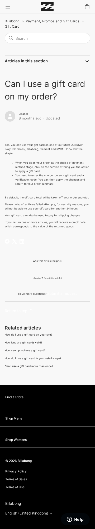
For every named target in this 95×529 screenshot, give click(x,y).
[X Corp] (14, 241)
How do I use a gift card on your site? (28, 334)
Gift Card (12, 26)
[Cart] (87, 7)
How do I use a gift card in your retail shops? (33, 358)
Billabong (12, 21)
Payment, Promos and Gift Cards (52, 21)
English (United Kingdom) (27, 513)
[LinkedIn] (22, 241)
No (61, 269)
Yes (34, 269)
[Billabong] (47, 6)
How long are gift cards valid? (23, 342)
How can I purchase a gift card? (25, 350)
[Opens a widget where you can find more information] (75, 519)
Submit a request (62, 293)
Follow (15, 128)
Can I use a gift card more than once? (29, 366)
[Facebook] (7, 241)
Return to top (16, 310)
